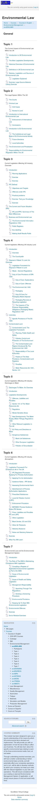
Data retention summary (19, 799)
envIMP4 (15, 674)
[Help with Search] (25, 726)
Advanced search (18, 726)
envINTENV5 (16, 676)
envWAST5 (16, 684)
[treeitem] (19, 626)
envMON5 (15, 679)
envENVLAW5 (17, 646)
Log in (36, 7)
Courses (9, 631)
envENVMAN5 (17, 669)
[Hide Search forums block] (32, 718)
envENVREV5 (16, 671)
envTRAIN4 (16, 681)
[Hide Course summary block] (32, 733)
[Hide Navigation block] (32, 623)
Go (28, 722)
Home (6, 626)
